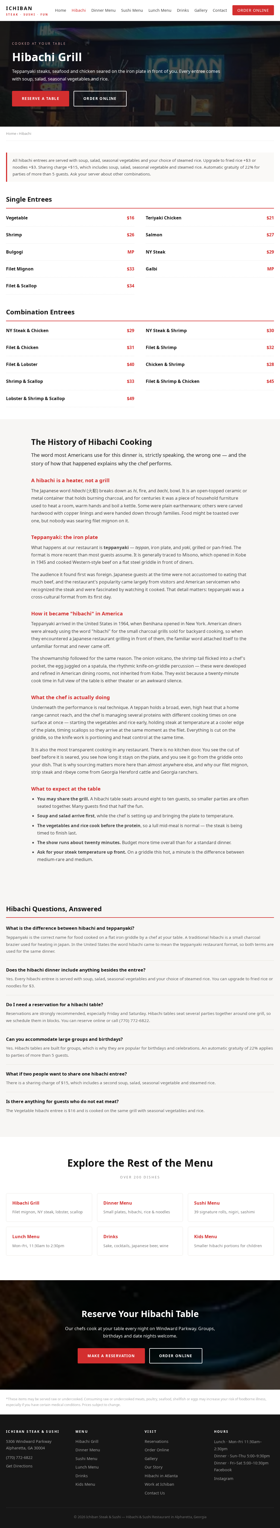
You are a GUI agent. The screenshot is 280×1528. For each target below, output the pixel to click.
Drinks (183, 10)
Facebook (223, 1469)
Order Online (253, 10)
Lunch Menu (159, 10)
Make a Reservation (111, 1355)
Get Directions (19, 1466)
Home (60, 10)
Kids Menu (85, 1484)
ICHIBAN (27, 10)
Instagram (223, 1478)
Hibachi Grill (86, 1441)
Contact (220, 10)
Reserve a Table (40, 98)
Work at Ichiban (159, 1484)
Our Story (153, 1467)
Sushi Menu (132, 10)
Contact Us (155, 1493)
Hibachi (79, 10)
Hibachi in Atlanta (161, 1475)
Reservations (156, 1441)
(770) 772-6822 (19, 1457)
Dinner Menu (103, 10)
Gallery (200, 10)
